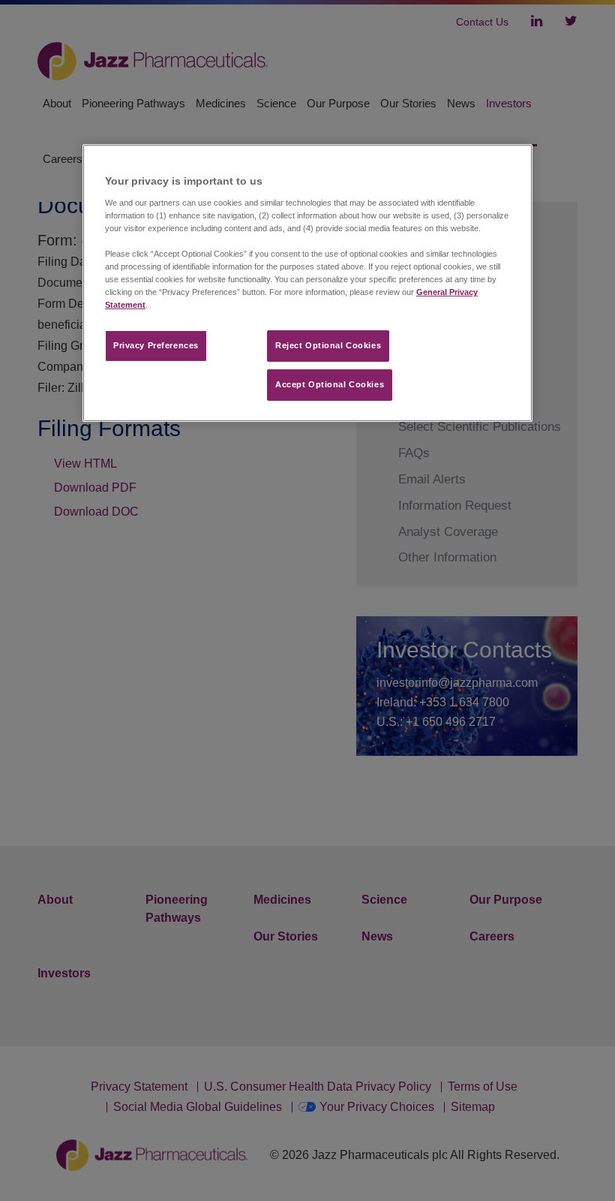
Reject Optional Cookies (328, 345)
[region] (307, 283)
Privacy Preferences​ (156, 345)
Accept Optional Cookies (329, 384)
